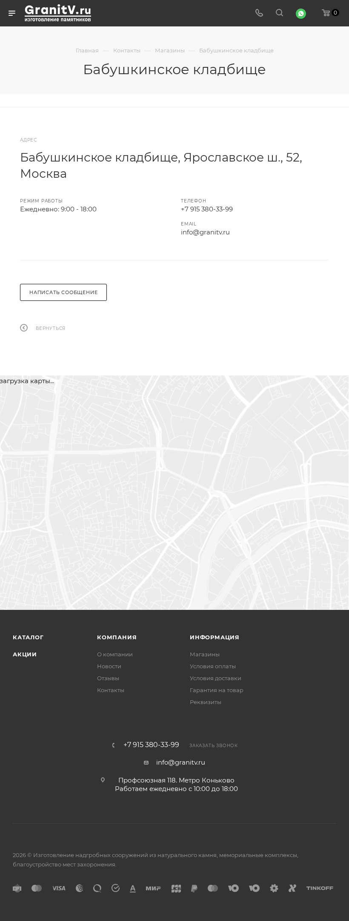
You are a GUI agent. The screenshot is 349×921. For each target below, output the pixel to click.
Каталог (28, 637)
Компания (117, 637)
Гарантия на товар (216, 690)
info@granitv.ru (205, 232)
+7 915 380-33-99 (207, 209)
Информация (215, 637)
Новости (109, 666)
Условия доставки (215, 678)
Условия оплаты (213, 666)
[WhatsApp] (301, 14)
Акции (25, 654)
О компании (115, 654)
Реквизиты (205, 702)
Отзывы (108, 678)
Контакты (110, 690)
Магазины (205, 654)
